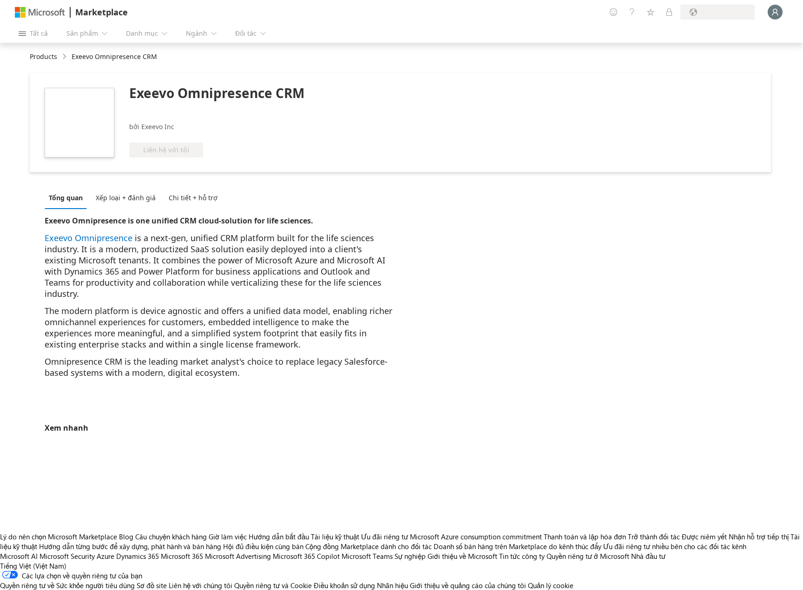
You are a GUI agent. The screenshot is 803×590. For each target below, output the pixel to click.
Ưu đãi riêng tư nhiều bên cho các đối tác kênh (674, 546)
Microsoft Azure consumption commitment (477, 536)
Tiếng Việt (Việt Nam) (33, 565)
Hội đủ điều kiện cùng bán (263, 546)
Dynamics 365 (137, 556)
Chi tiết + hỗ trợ (193, 197)
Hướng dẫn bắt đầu (279, 536)
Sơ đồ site (152, 585)
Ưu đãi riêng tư (384, 536)
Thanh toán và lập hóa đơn (585, 536)
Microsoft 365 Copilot (306, 556)
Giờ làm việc (228, 536)
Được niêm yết (704, 536)
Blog (126, 536)
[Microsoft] (40, 12)
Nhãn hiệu (392, 585)
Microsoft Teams (367, 556)
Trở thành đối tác (654, 536)
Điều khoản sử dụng (344, 585)
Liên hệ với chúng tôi (200, 585)
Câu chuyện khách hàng (171, 536)
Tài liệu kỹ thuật (335, 536)
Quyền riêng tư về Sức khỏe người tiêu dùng (67, 585)
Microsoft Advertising (238, 556)
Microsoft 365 (182, 556)
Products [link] (43, 56)
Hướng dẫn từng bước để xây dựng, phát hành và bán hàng (130, 546)
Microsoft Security (67, 556)
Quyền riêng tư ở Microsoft (587, 556)
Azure (105, 556)
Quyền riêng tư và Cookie (273, 585)
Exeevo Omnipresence (88, 237)
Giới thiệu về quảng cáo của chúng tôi (468, 585)
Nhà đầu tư (648, 556)
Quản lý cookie (550, 585)
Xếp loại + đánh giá (126, 197)
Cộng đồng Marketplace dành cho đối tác (368, 546)
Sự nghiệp (410, 556)
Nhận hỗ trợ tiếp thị (759, 536)
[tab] (68, 197)
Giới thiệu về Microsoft (462, 556)
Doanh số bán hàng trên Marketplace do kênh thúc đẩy (517, 546)
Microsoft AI (19, 556)
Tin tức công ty (522, 556)
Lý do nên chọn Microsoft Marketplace (58, 536)
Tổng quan (66, 197)
